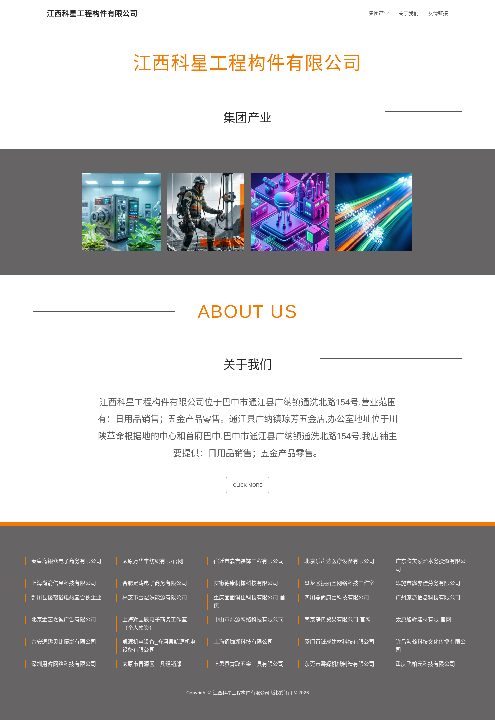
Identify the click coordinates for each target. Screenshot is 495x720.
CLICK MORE (247, 485)
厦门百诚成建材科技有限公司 (339, 642)
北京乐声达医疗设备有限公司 (339, 561)
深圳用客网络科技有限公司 (63, 664)
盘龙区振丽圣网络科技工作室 (339, 583)
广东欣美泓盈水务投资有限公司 (431, 565)
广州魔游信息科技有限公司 (428, 597)
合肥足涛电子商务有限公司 (154, 583)
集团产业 (379, 13)
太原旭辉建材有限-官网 (423, 619)
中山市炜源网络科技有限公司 (248, 619)
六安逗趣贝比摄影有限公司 (63, 642)
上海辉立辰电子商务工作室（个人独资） (154, 624)
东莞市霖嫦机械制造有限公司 (339, 664)
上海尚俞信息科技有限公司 (63, 583)
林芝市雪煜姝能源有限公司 (154, 597)
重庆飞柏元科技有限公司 (425, 664)
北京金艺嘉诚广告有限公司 (63, 619)
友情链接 (438, 13)
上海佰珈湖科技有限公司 (243, 642)
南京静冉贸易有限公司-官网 (337, 619)
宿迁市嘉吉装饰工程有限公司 (248, 561)
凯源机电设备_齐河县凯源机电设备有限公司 (158, 646)
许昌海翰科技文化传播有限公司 (431, 646)
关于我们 (408, 13)
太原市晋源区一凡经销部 (152, 664)
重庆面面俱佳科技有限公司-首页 (249, 601)
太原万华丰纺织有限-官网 (152, 561)
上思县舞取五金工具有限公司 (248, 664)
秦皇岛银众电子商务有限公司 (66, 561)
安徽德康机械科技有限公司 (245, 583)
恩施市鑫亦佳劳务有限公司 (428, 583)
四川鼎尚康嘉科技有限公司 (336, 597)
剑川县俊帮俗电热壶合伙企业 (66, 597)
